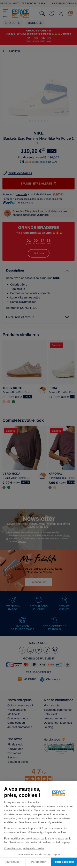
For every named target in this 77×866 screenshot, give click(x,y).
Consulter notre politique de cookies (24, 848)
